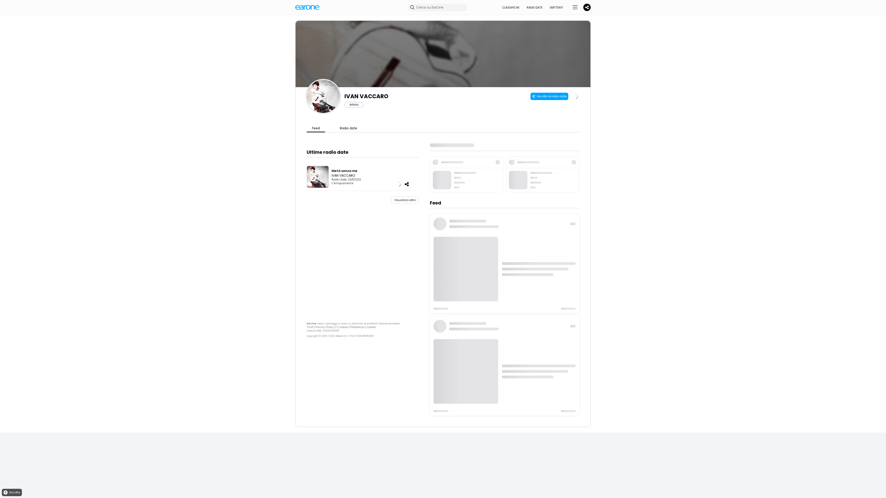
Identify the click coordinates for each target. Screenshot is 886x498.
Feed (316, 128)
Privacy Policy (325, 327)
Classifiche (510, 7)
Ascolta (14, 492)
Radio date (534, 7)
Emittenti (556, 7)
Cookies (342, 327)
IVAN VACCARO (343, 175)
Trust (310, 327)
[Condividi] (406, 184)
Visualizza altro (405, 200)
